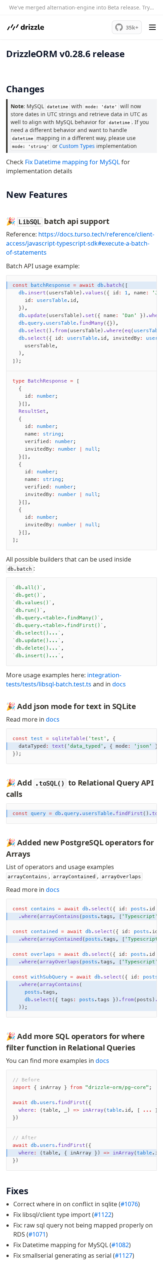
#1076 (129, 1204)
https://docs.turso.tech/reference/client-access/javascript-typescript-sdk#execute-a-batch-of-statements (80, 243)
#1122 (102, 1214)
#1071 (37, 1234)
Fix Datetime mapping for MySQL (72, 162)
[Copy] (145, 286)
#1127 (123, 1255)
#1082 (120, 1245)
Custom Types (77, 145)
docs (119, 684)
